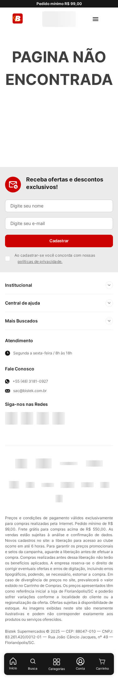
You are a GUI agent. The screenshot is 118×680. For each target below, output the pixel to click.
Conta (80, 668)
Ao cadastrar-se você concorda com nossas (54, 275)
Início (13, 668)
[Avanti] (79, 470)
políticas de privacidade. (40, 279)
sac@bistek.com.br (30, 408)
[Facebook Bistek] (11, 432)
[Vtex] (105, 470)
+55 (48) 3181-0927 (30, 399)
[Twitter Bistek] (27, 432)
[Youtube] (43, 432)
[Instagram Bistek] (58, 432)
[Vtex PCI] (54, 470)
